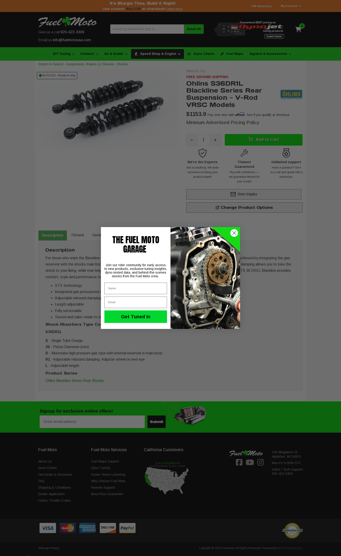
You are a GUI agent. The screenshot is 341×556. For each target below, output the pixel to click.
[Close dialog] (234, 233)
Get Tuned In (135, 316)
